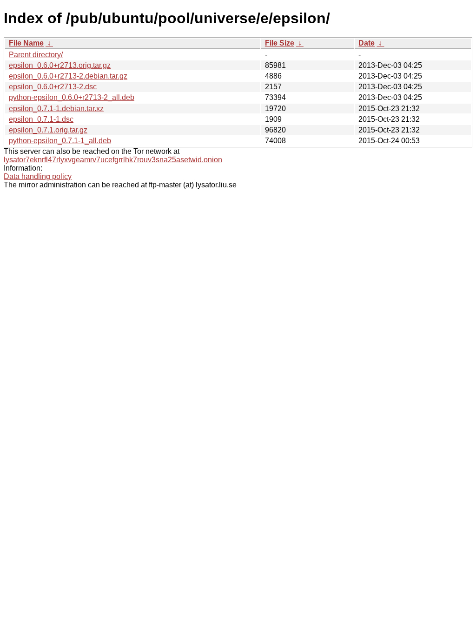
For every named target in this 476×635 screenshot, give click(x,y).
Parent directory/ (36, 55)
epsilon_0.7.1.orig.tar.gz (48, 130)
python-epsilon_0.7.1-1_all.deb (60, 141)
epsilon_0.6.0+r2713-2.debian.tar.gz (68, 76)
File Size (279, 43)
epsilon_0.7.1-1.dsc (41, 119)
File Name (26, 43)
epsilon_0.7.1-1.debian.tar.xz (56, 108)
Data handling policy (38, 176)
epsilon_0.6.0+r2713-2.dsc (53, 87)
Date (366, 43)
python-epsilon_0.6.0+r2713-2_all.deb (71, 97)
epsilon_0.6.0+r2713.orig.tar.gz (60, 65)
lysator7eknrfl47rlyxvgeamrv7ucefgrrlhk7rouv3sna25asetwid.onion (113, 160)
